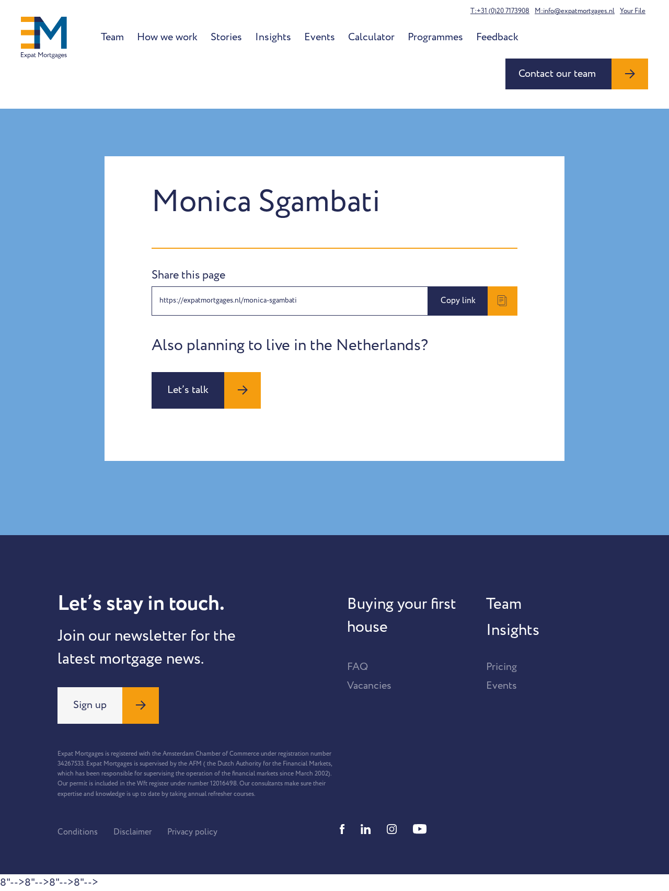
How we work (167, 37)
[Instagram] (392, 829)
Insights (273, 37)
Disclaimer (132, 832)
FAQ (357, 666)
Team (112, 37)
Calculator (371, 37)
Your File (632, 11)
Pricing (501, 666)
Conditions (77, 832)
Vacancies (369, 685)
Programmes (435, 37)
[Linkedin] (366, 829)
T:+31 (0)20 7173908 (499, 11)
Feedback (497, 37)
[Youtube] (419, 829)
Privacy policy (192, 832)
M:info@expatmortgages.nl (575, 11)
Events (319, 37)
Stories (226, 37)
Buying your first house (401, 615)
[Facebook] (342, 829)
